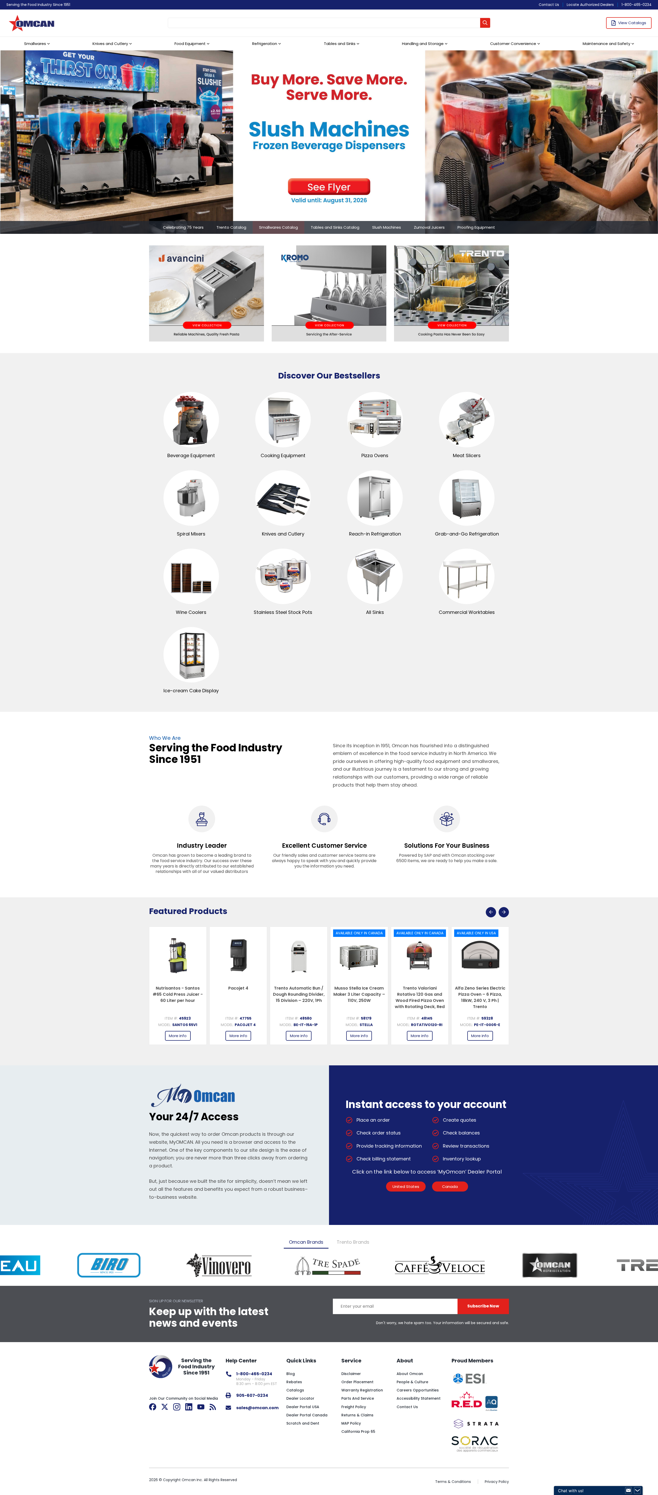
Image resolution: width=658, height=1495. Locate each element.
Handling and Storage (423, 43)
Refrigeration (264, 43)
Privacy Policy (497, 1481)
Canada (450, 1186)
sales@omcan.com (257, 1408)
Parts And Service (357, 1398)
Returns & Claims (357, 1415)
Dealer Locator (300, 1398)
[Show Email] (628, 1490)
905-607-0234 (252, 1395)
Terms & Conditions (453, 1481)
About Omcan (410, 1373)
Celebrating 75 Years (183, 227)
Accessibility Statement (419, 1398)
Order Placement (357, 1382)
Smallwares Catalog (278, 227)
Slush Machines (386, 227)
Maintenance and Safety (606, 43)
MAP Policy (351, 1423)
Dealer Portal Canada (306, 1415)
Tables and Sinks (339, 43)
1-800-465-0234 (637, 4)
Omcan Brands (306, 1242)
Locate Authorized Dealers (590, 4)
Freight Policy (353, 1406)
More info (178, 1035)
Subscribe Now (483, 1306)
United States (405, 1186)
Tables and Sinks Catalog (335, 227)
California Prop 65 (358, 1431)
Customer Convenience (513, 43)
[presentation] (491, 912)
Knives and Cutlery (110, 43)
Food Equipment (190, 43)
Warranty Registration (362, 1390)
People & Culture (412, 1382)
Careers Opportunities (418, 1390)
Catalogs (295, 1390)
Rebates (294, 1382)
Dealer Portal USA (302, 1406)
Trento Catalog (231, 227)
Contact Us (549, 4)
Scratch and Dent (302, 1423)
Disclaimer (351, 1373)
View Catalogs (632, 22)
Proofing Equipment (476, 227)
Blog (290, 1373)
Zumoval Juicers (429, 227)
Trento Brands (353, 1242)
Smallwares (35, 43)
